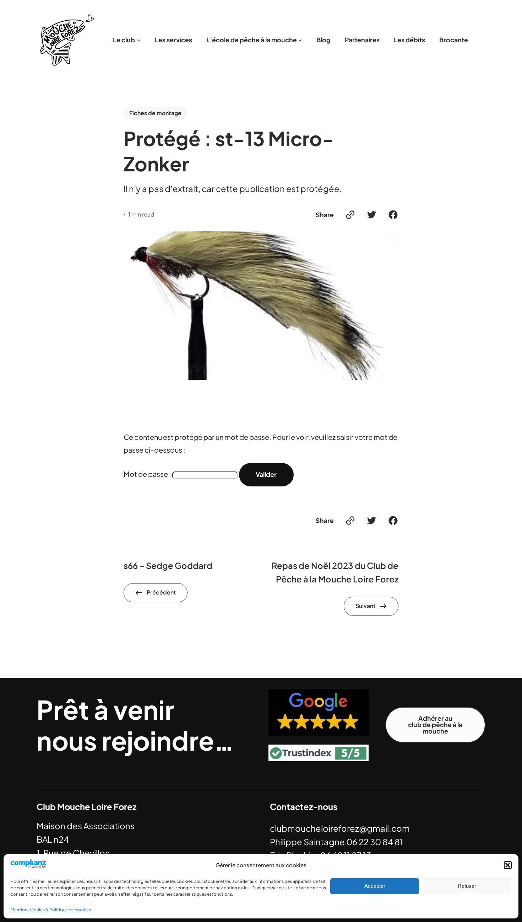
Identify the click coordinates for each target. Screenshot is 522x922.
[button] (507, 865)
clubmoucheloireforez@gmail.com (340, 828)
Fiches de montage (155, 113)
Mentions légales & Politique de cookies (51, 909)
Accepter (374, 886)
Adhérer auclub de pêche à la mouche (435, 724)
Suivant (365, 605)
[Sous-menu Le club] (139, 40)
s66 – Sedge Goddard (168, 565)
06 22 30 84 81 (374, 841)
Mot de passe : (148, 473)
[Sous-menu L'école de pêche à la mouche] (300, 40)
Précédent (161, 592)
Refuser (467, 886)
